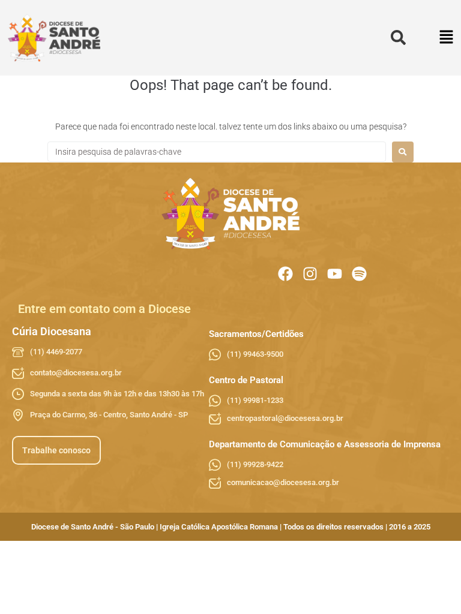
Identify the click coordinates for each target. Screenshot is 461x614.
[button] (447, 38)
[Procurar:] (216, 152)
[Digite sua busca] (398, 38)
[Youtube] (334, 273)
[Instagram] (310, 273)
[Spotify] (359, 273)
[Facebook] (285, 273)
